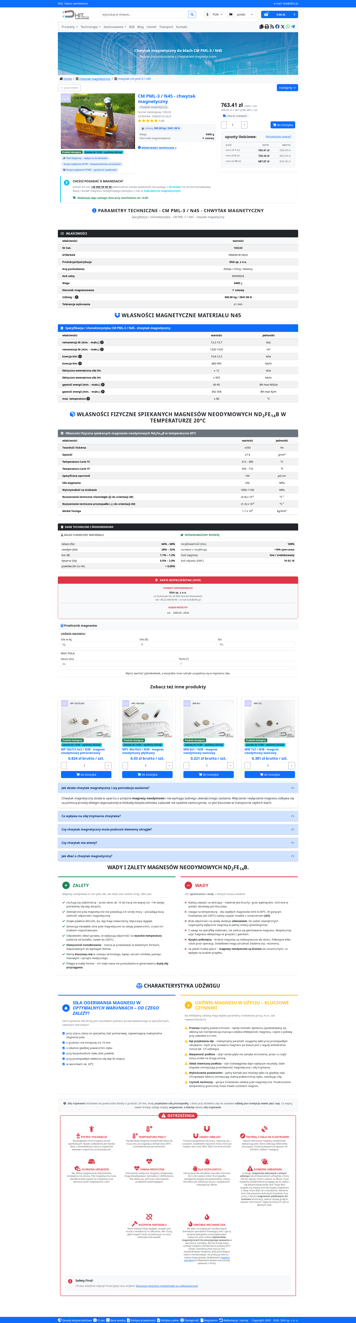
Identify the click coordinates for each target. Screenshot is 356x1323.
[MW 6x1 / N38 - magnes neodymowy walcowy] (208, 719)
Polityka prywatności (143, 1320)
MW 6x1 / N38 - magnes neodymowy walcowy (200, 751)
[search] (192, 14)
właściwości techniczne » (159, 147)
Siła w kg (66, 639)
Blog (140, 27)
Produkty (68, 27)
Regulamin (210, 1320)
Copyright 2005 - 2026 (265, 1320)
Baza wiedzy (118, 1320)
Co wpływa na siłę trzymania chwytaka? (91, 816)
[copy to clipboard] (261, 27)
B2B (131, 27)
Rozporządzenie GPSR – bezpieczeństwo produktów (92, 164)
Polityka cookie (169, 1320)
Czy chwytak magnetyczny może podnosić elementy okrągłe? (107, 829)
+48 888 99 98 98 (101, 187)
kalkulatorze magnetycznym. (162, 191)
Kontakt (181, 27)
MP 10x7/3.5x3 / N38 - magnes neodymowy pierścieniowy (83, 751)
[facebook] (277, 27)
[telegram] (293, 27)
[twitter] (283, 27)
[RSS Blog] (272, 27)
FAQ (60, 3)
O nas (101, 1320)
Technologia (89, 27)
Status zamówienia (76, 3)
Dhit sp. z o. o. (289, 1320)
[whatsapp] (288, 27)
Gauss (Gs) (67, 659)
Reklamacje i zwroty (235, 1320)
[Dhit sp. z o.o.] (75, 14)
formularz (175, 187)
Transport (166, 27)
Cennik (151, 27)
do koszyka (284, 125)
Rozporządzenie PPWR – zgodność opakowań (91, 169)
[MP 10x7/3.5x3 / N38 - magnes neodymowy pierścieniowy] (86, 719)
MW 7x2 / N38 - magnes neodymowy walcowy (262, 751)
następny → (288, 87)
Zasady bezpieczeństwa (77, 1320)
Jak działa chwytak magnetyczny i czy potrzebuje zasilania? (105, 788)
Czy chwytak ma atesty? (79, 843)
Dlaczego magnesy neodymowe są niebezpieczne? (167, 1286)
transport (237, 115)
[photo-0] (98, 144)
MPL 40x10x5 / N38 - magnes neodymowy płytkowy (143, 751)
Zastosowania (114, 27)
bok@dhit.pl (290, 3)
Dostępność (191, 1320)
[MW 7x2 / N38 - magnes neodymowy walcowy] (270, 719)
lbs (220, 639)
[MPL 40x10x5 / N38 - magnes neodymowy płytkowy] (147, 719)
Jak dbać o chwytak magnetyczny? (87, 856)
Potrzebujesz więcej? (278, 136)
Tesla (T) (184, 659)
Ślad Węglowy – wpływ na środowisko (87, 158)
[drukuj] (266, 27)
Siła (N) (143, 639)
